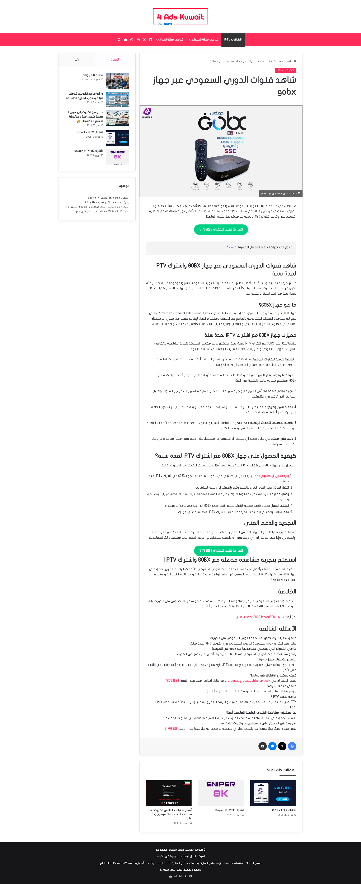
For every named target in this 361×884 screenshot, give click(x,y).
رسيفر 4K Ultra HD (118, 197)
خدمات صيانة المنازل (171, 39)
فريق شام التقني (171, 869)
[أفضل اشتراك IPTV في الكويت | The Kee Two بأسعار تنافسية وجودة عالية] (169, 793)
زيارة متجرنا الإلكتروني (274, 475)
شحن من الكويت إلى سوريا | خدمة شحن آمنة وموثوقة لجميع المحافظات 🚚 (85, 117)
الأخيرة (115, 59)
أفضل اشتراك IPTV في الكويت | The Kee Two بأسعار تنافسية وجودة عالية (169, 814)
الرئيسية (289, 61)
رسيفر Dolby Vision (118, 207)
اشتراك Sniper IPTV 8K (229, 810)
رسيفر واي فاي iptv (87, 211)
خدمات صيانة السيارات (205, 39)
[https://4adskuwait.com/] (180, 16)
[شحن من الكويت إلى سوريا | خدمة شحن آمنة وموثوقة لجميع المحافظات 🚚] (117, 118)
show (232, 247)
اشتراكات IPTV (233, 39)
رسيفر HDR (72, 207)
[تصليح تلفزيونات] (117, 81)
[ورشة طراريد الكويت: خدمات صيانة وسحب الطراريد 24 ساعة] (117, 99)
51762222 (172, 680)
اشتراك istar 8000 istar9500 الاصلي (260, 617)
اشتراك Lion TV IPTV (283, 810)
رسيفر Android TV (97, 197)
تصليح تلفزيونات (93, 75)
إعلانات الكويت (194, 849)
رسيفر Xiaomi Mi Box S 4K (114, 211)
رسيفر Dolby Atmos (95, 202)
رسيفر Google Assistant (92, 207)
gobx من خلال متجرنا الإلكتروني (249, 680)
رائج (76, 59)
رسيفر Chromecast (118, 202)
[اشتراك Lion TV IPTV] (273, 793)
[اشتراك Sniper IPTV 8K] (221, 793)
